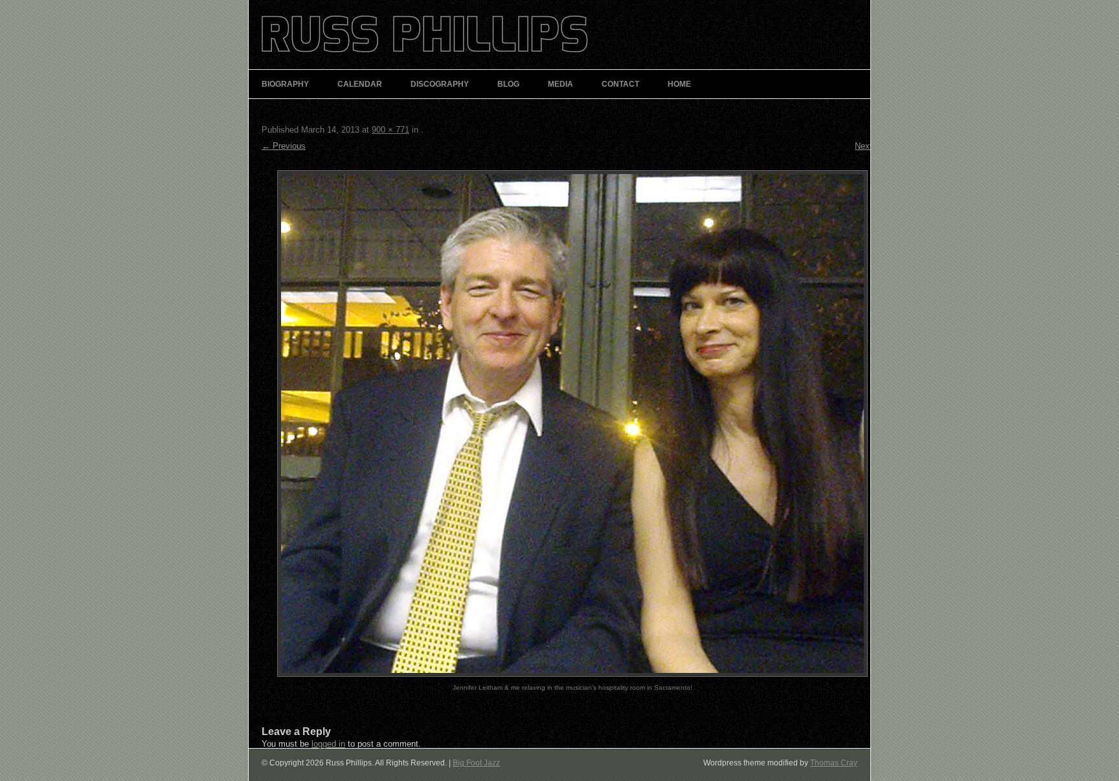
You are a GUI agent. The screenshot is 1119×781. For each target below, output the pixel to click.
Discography (440, 84)
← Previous (284, 146)
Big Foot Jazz (476, 762)
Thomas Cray (833, 762)
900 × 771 (390, 130)
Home (679, 84)
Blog (508, 84)
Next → (869, 146)
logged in (328, 744)
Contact (620, 84)
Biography (285, 84)
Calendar (359, 84)
